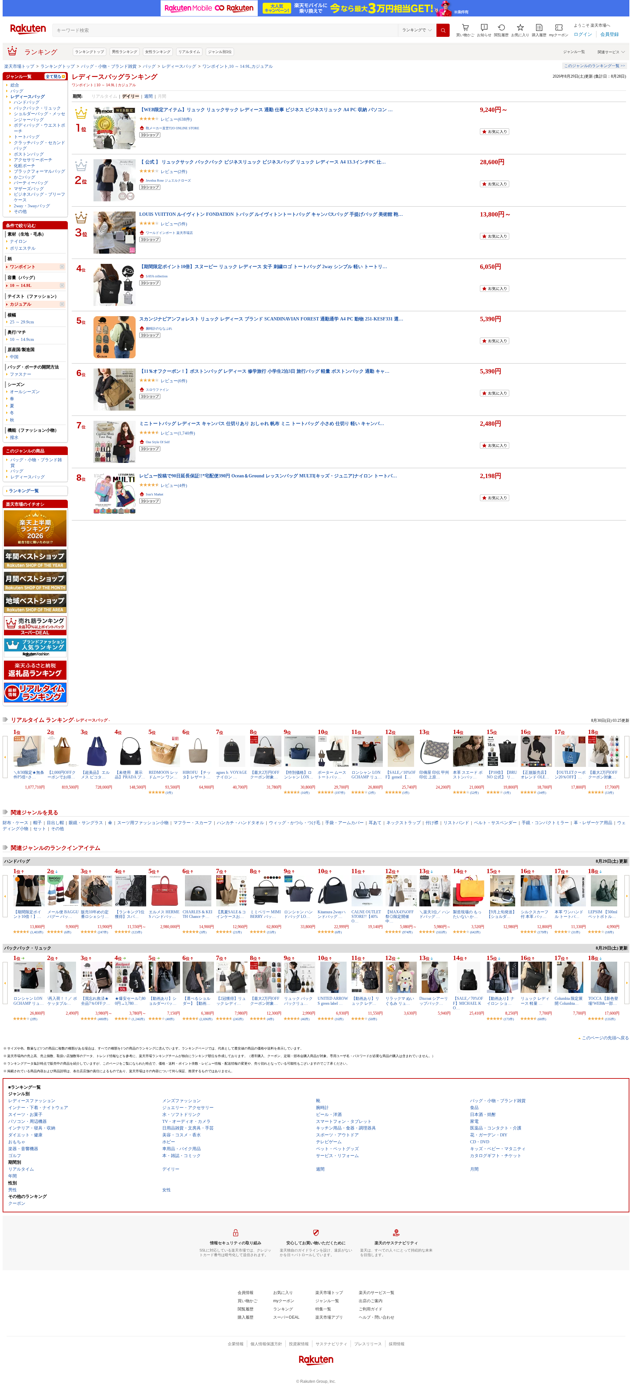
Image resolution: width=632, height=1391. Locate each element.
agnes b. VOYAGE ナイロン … (231, 774)
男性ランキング (124, 52)
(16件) (305, 793)
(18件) (609, 932)
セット (39, 828)
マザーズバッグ (29, 188)
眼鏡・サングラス (86, 822)
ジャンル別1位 (220, 52)
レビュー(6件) (174, 380)
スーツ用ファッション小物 (143, 822)
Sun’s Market (154, 494)
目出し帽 (55, 822)
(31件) (575, 932)
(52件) (474, 793)
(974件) (407, 932)
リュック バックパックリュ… (298, 1000)
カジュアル (20, 304)
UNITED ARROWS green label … (333, 1000)
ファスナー (20, 374)
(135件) (610, 1019)
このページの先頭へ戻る (605, 1037)
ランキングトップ (89, 52)
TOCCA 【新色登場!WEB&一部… (603, 1000)
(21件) (237, 932)
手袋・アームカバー (344, 822)
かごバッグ (24, 177)
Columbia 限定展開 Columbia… (569, 1000)
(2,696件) (205, 1019)
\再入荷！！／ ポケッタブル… (62, 1000)
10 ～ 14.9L (21, 285)
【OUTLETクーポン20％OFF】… (570, 774)
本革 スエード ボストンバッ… (468, 774)
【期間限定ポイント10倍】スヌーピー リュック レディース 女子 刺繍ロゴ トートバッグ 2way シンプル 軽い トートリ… (263, 266)
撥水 (14, 437)
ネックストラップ (403, 822)
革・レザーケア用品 (593, 822)
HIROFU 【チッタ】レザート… (197, 774)
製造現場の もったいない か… (467, 914)
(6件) (67, 932)
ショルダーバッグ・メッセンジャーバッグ (39, 116)
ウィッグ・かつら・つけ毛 (294, 822)
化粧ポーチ (24, 165)
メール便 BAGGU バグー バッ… (63, 914)
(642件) (475, 932)
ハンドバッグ (27, 102)
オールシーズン (25, 391)
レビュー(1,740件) (178, 433)
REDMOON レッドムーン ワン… (163, 774)
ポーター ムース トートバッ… (332, 774)
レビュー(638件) (176, 119)
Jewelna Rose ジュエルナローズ (168, 180)
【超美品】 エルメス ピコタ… (95, 774)
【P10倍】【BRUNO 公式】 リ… (502, 774)
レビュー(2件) (174, 171)
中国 (14, 356)
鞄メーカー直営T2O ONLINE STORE (172, 128)
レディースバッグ (179, 66)
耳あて (375, 822)
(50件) (372, 1019)
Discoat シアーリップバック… (433, 1000)
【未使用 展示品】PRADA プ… (130, 774)
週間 (148, 96)
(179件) (543, 932)
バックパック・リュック (37, 108)
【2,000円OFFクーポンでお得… (61, 774)
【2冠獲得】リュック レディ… (231, 1000)
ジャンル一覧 (574, 52)
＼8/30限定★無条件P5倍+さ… (28, 774)
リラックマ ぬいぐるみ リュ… (399, 1000)
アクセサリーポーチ (33, 159)
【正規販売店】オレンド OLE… (535, 774)
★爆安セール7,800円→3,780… (130, 1000)
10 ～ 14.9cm (22, 339)
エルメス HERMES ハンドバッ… (164, 914)
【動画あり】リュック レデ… (365, 1000)
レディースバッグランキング (114, 76)
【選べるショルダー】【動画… (196, 1000)
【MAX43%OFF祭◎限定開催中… (399, 917)
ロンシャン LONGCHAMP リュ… (367, 774)
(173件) (509, 1019)
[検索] (443, 30)
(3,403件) (36, 932)
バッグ (149, 66)
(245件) (238, 1019)
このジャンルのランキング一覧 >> (594, 65)
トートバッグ (27, 136)
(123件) (137, 932)
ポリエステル (23, 248)
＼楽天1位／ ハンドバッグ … (434, 914)
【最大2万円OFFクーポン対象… (264, 774)
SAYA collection (157, 276)
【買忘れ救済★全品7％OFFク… (95, 1000)
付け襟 (432, 822)
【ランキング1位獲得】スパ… (130, 914)
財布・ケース (15, 822)
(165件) (441, 932)
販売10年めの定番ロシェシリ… (95, 914)
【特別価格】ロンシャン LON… (298, 774)
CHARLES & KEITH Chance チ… (197, 914)
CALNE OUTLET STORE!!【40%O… (366, 917)
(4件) (270, 1019)
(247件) (103, 932)
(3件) (202, 932)
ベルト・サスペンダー (495, 822)
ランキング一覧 (24, 490)
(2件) (371, 793)
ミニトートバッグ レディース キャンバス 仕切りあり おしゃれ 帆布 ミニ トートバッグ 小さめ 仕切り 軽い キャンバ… (261, 423)
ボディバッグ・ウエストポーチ (39, 128)
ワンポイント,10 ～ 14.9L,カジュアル (237, 66)
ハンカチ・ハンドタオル (240, 822)
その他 (20, 211)
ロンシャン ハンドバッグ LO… (298, 914)
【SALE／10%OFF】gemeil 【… (400, 774)
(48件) (170, 1019)
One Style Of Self (158, 442)
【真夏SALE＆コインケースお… (231, 914)
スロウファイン (157, 390)
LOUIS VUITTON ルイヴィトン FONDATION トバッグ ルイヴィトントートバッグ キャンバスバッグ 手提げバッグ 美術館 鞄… (271, 214)
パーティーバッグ (31, 182)
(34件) (542, 793)
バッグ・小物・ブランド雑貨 (109, 66)
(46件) (305, 1019)
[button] (484, 30)
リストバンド (456, 822)
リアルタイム (189, 52)
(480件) (103, 1019)
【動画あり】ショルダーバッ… (162, 1000)
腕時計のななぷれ (159, 328)
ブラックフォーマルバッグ (39, 171)
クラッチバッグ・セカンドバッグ (39, 145)
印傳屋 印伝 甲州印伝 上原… (434, 774)
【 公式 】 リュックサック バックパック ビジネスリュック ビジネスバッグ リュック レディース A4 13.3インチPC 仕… (262, 161)
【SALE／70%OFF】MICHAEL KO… (468, 1003)
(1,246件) (138, 1019)
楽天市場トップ (19, 66)
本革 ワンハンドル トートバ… (569, 914)
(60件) (542, 1019)
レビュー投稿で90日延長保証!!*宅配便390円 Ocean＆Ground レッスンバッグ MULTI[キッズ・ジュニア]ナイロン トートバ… (268, 475)
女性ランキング (158, 52)
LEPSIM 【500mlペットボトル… (602, 914)
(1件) (169, 793)
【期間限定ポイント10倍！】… (27, 914)
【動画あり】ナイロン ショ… (500, 1000)
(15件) (271, 932)
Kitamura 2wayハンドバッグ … (332, 914)
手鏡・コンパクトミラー (545, 822)
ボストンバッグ (29, 154)
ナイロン (18, 241)
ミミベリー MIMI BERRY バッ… (265, 914)
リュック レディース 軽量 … (535, 1000)
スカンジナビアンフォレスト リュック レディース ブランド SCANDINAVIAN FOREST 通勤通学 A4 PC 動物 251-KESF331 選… (271, 318)
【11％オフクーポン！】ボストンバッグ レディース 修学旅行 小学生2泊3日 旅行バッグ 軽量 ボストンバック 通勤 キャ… (264, 371)
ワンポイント (23, 266)
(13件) (609, 793)
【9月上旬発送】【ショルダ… (501, 914)
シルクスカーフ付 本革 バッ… (534, 914)
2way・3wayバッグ (32, 205)
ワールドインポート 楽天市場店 (169, 233)
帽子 (37, 822)
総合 (15, 85)
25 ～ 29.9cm (22, 321)
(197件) (340, 793)
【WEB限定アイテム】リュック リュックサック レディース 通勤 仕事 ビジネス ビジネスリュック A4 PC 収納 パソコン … (266, 109)
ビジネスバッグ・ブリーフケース (39, 197)
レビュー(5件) (174, 223)
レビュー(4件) (174, 485)
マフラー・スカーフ (192, 822)
